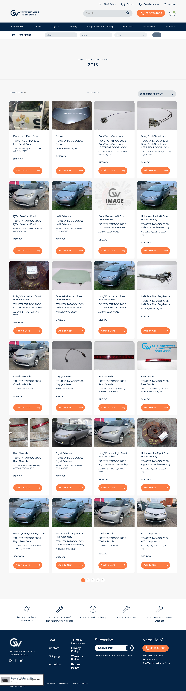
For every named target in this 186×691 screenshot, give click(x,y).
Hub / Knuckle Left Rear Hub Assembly (111, 298)
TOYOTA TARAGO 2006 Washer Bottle (112, 539)
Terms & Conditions (78, 641)
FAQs (52, 640)
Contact (54, 648)
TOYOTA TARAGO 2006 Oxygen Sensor (69, 382)
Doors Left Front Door (25, 136)
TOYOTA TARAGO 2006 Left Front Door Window (112, 226)
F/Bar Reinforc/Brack (25, 216)
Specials (170, 26)
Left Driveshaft (65, 216)
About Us (55, 664)
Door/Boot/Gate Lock (110, 136)
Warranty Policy (77, 657)
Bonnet (60, 136)
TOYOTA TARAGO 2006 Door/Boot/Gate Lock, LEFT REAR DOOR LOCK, (112, 144)
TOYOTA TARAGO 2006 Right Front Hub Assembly (113, 462)
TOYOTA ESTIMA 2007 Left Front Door (26, 142)
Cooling (73, 26)
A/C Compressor (150, 533)
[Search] (127, 13)
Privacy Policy (76, 649)
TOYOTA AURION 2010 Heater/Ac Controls (26, 680)
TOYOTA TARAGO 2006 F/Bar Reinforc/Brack (27, 222)
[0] (170, 16)
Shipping (54, 656)
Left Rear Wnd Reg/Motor (155, 296)
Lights (55, 26)
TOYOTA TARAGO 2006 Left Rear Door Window (69, 306)
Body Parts (17, 26)
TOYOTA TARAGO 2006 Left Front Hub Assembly (155, 226)
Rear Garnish (105, 376)
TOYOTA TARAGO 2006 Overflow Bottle (27, 382)
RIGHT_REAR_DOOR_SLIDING (30, 533)
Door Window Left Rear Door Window (69, 298)
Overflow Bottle (22, 376)
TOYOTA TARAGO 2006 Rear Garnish (112, 382)
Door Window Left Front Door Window (112, 218)
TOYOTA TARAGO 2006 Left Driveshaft (69, 222)
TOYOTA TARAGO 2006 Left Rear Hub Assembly (112, 306)
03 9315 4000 (157, 648)
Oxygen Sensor (64, 376)
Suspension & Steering (100, 26)
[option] (26, 614)
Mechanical (149, 26)
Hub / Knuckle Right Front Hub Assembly (112, 455)
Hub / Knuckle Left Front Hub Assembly (155, 218)
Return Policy (75, 666)
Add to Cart (23, 170)
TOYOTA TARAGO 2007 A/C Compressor (154, 539)
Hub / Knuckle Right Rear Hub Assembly (70, 535)
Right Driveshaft (65, 453)
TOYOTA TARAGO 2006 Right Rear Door (27, 539)
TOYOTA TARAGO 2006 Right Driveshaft (69, 459)
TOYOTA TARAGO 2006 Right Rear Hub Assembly (70, 543)
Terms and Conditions (80, 683)
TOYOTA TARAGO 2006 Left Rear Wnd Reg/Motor (155, 302)
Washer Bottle (106, 533)
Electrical (128, 26)
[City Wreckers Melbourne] (25, 12)
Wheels (37, 26)
